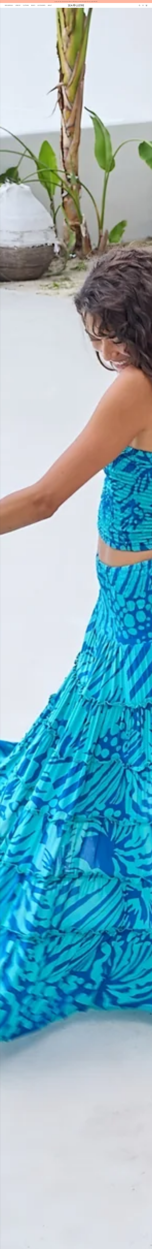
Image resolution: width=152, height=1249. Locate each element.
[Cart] (146, 5)
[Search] (139, 5)
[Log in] (143, 5)
